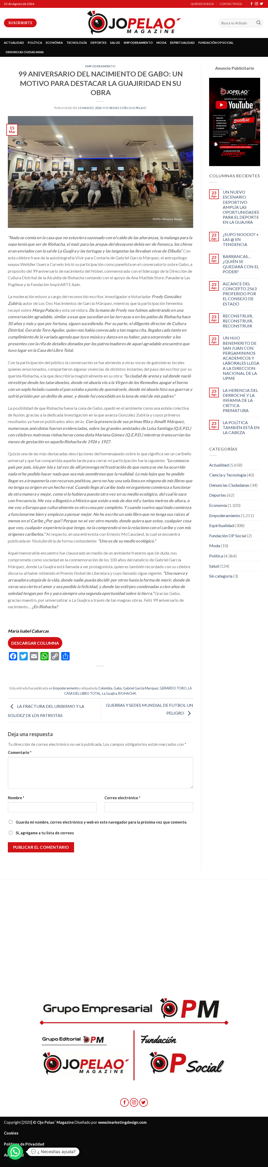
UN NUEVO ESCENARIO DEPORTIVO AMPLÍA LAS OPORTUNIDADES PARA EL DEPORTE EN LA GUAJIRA (241, 206)
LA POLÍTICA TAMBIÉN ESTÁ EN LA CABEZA (241, 427)
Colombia (105, 688)
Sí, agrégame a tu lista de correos (44, 833)
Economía (218, 505)
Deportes (217, 494)
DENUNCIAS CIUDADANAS (25, 52)
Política (216, 555)
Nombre (16, 798)
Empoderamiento (100, 66)
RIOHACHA (127, 693)
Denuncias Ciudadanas (229, 485)
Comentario (19, 752)
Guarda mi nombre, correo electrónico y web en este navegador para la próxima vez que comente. (101, 822)
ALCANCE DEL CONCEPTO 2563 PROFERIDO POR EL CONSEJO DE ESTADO (239, 293)
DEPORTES (99, 42)
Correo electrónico (122, 798)
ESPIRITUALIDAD (182, 42)
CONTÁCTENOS (231, 4)
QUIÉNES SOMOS (202, 4)
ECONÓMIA (54, 42)
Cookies (11, 1133)
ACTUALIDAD (14, 42)
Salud (214, 565)
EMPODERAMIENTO (138, 42)
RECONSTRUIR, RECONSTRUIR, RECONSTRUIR (238, 320)
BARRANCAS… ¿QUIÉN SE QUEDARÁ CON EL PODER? (241, 264)
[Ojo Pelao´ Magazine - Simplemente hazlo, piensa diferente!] (134, 23)
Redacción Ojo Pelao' (128, 107)
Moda (214, 545)
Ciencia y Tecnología (227, 474)
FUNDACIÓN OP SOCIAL (215, 42)
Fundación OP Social (227, 535)
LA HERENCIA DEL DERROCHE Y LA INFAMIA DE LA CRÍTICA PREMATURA (240, 400)
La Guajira (109, 693)
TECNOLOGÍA (76, 42)
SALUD (115, 42)
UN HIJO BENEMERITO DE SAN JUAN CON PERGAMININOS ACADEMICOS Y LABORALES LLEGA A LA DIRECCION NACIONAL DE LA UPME (241, 358)
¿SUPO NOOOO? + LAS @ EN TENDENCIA (241, 239)
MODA (161, 42)
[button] (15, 1152)
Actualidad (219, 464)
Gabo (118, 688)
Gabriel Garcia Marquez (140, 688)
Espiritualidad (221, 525)
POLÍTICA (35, 42)
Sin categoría (220, 575)
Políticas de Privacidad (24, 1144)
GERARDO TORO (173, 688)
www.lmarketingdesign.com (122, 1122)
